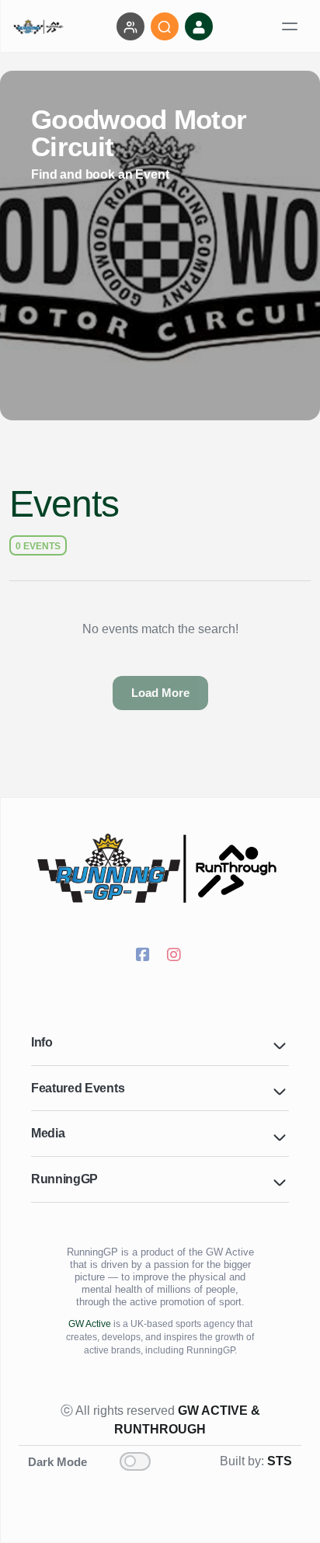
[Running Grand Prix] (160, 868)
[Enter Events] (130, 26)
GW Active (89, 1323)
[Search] (165, 26)
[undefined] (39, 26)
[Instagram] (175, 956)
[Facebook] (144, 956)
